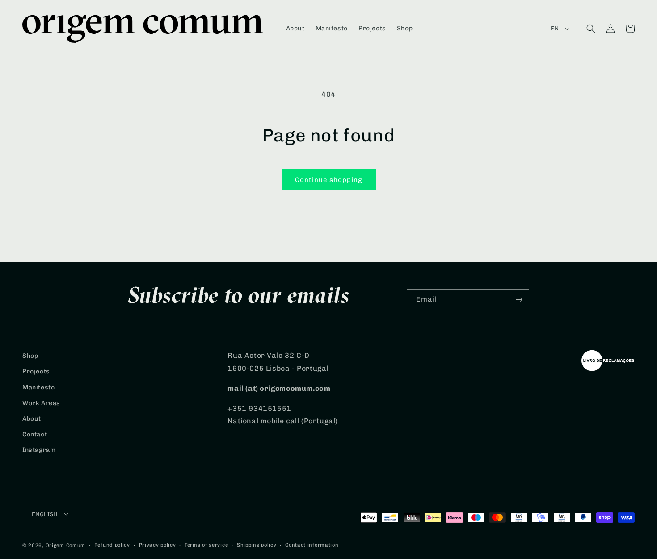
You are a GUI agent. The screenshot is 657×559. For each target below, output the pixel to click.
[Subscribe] (519, 299)
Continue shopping (328, 180)
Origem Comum (65, 545)
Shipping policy (257, 545)
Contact (34, 434)
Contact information (311, 545)
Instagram (38, 450)
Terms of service (206, 545)
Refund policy (112, 545)
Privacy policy (157, 545)
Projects (36, 371)
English (45, 514)
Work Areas (41, 403)
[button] (591, 28)
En (555, 28)
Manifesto (38, 387)
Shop (30, 356)
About (31, 418)
